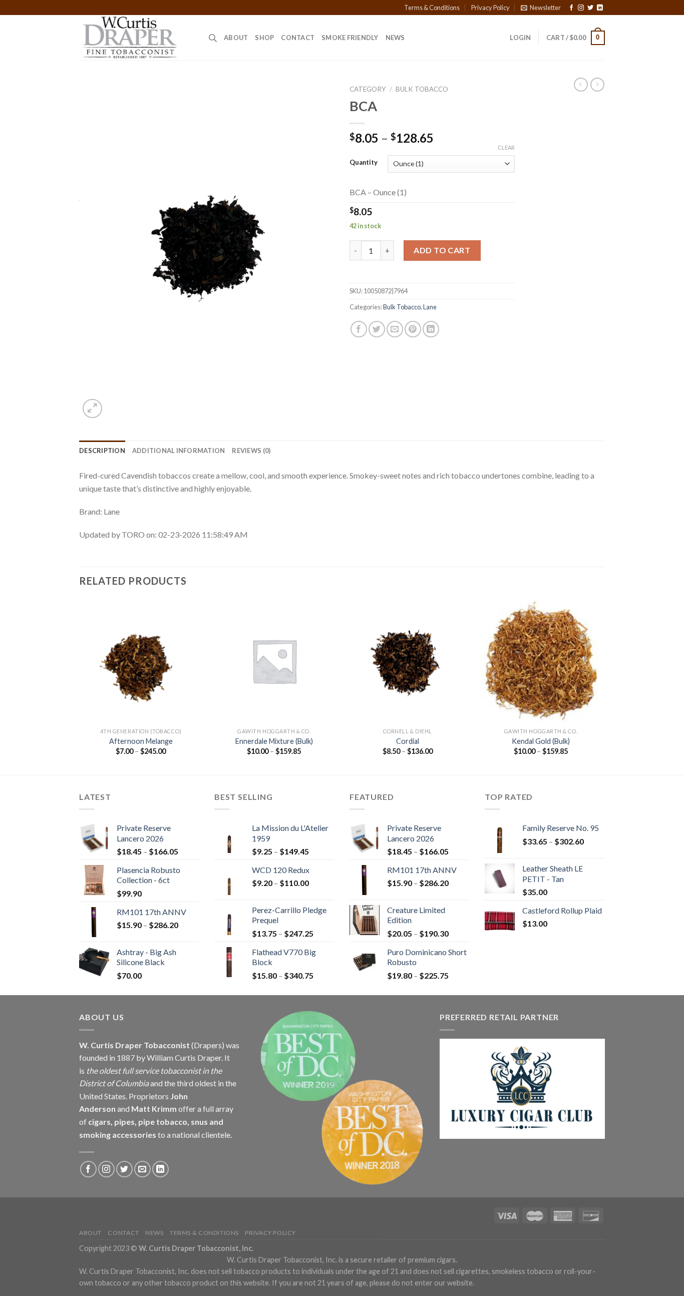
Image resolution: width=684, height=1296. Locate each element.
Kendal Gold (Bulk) (541, 741)
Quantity (364, 162)
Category (368, 89)
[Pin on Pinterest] (413, 329)
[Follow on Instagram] (581, 8)
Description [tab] (102, 451)
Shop (264, 38)
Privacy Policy (490, 8)
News (395, 38)
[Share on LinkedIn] (431, 329)
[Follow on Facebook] (571, 8)
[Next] (601, 686)
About (236, 38)
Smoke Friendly (350, 38)
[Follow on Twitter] (590, 8)
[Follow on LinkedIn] (600, 8)
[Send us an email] (142, 1169)
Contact (297, 38)
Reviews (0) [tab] (251, 451)
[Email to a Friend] (395, 329)
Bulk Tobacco (422, 89)
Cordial (407, 741)
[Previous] (79, 686)
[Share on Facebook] (359, 329)
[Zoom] (92, 408)
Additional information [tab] (178, 451)
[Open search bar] (213, 38)
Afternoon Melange (141, 741)
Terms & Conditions (432, 8)
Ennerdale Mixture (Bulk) (274, 741)
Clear (506, 147)
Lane (430, 307)
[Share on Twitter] (377, 329)
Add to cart (442, 250)
